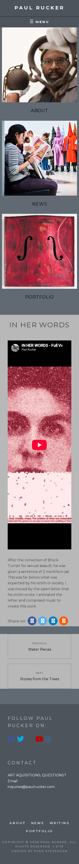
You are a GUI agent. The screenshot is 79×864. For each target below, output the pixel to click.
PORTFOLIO (39, 831)
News (39, 204)
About (39, 110)
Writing (60, 823)
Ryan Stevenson (51, 851)
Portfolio (39, 297)
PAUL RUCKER (39, 8)
